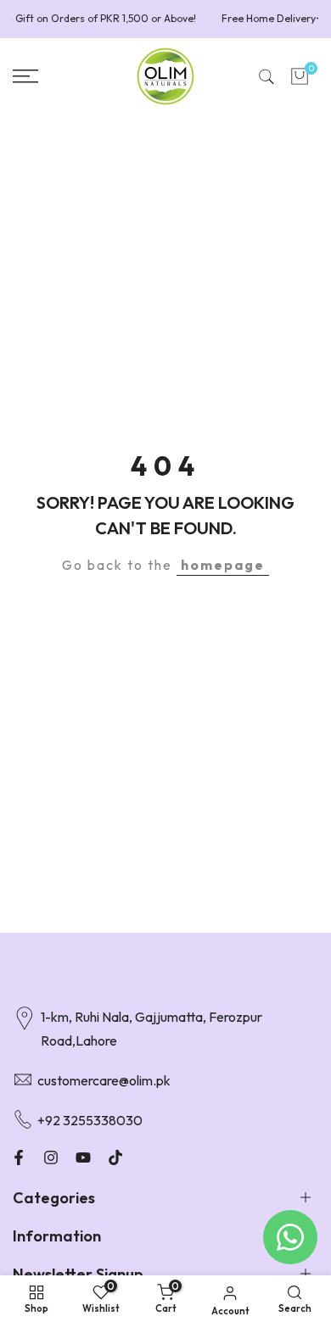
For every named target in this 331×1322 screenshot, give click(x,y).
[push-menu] (25, 76)
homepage (223, 564)
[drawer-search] (266, 76)
